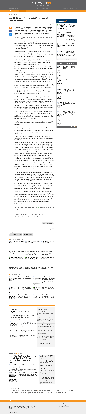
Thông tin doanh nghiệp (66, 63)
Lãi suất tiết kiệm (40, 392)
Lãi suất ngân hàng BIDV (31, 393)
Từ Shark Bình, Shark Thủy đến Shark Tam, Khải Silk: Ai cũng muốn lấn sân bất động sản (69, 91)
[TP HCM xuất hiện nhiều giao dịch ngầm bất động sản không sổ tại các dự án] (32, 244)
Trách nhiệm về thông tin (14, 412)
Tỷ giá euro (56, 390)
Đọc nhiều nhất (43, 309)
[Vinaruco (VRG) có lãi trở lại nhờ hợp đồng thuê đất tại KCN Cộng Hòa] (60, 82)
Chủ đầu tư (33, 10)
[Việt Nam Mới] (43, 4)
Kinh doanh (50, 10)
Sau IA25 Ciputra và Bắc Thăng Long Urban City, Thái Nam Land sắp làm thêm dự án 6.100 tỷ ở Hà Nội (45, 319)
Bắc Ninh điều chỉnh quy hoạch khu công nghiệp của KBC (69, 103)
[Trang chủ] (10, 11)
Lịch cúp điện (23, 392)
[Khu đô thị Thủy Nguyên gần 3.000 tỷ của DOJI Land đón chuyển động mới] (47, 357)
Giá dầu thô (40, 390)
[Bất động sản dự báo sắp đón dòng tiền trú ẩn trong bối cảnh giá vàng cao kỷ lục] (32, 259)
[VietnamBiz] (62, 20)
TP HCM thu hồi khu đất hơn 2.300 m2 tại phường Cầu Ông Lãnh (22, 316)
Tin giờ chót (15, 309)
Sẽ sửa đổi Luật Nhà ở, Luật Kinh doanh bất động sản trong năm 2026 (47, 253)
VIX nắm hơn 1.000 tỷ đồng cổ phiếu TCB (70, 44)
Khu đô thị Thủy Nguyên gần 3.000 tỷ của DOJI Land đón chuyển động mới (46, 361)
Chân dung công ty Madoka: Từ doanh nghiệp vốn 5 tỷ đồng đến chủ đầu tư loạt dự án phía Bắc (70, 54)
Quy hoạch (15, 10)
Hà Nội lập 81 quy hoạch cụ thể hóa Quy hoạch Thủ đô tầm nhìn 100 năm (28, 323)
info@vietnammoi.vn (16, 411)
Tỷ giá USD (63, 390)
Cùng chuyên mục (15, 274)
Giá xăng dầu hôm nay (32, 390)
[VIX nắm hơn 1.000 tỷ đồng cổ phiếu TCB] (61, 46)
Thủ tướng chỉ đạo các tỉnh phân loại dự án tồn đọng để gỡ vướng (24, 296)
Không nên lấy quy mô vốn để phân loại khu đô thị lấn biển (48, 288)
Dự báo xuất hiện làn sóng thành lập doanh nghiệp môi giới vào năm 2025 (36, 38)
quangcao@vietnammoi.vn (64, 406)
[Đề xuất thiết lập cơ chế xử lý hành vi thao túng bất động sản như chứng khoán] (37, 297)
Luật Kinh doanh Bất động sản (16, 234)
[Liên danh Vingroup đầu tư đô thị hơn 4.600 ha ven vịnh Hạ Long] (60, 71)
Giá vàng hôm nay (15, 390)
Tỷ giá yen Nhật (70, 390)
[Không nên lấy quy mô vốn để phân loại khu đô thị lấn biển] (37, 290)
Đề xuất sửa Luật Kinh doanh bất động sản (16, 252)
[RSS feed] (17, 8)
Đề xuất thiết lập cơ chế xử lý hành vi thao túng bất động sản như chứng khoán (48, 297)
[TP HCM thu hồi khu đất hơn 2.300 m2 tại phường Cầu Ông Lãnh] (23, 312)
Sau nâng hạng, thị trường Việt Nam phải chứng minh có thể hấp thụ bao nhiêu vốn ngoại (71, 27)
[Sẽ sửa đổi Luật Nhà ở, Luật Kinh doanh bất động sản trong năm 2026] (48, 244)
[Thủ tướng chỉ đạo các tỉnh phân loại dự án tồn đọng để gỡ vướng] (13, 297)
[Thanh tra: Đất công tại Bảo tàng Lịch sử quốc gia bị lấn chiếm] (13, 290)
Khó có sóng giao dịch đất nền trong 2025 (47, 268)
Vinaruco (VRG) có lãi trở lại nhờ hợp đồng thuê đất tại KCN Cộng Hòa (69, 79)
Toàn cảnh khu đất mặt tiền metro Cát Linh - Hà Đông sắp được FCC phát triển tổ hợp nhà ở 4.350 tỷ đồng (47, 378)
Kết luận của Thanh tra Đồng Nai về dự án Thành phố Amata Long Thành (45, 313)
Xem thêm (72, 126)
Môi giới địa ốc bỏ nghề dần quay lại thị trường (32, 214)
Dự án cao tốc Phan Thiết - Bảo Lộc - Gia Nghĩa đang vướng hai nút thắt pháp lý (45, 332)
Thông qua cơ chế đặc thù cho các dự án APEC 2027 (24, 278)
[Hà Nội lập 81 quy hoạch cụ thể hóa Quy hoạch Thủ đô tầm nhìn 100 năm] (14, 324)
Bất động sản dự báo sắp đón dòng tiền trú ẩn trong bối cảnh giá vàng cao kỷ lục (32, 269)
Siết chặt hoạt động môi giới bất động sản (31, 216)
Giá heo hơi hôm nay (48, 390)
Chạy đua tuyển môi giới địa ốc (27, 208)
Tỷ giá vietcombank (15, 392)
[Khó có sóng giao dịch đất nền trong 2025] (48, 258)
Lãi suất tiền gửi (49, 392)
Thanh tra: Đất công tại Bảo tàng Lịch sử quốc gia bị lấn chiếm (25, 288)
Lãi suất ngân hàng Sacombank (17, 393)
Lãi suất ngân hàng (32, 392)
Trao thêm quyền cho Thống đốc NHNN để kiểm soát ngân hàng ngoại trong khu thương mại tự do (48, 279)
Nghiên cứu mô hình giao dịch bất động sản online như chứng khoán (16, 269)
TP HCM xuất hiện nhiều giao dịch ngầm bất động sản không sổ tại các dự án (32, 253)
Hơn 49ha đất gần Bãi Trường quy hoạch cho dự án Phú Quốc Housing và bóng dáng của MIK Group (69, 113)
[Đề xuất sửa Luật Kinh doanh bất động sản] (16, 242)
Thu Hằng (11, 23)
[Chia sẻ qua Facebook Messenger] (10, 34)
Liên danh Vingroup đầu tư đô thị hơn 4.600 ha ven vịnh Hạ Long (69, 67)
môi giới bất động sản (28, 234)
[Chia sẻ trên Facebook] (10, 31)
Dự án (27, 10)
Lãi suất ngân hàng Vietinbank (43, 393)
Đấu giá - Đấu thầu (41, 10)
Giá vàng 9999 (23, 390)
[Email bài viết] (53, 24)
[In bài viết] (50, 24)
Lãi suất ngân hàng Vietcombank (58, 393)
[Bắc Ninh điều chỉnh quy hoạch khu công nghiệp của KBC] (60, 106)
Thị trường (22, 10)
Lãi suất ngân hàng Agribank (60, 392)
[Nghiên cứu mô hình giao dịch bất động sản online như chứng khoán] (16, 259)
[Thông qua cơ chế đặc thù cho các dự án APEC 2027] (13, 280)
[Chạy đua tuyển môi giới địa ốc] (46, 208)
